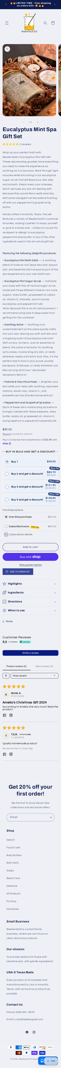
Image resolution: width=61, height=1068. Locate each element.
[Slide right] (37, 122)
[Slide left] (23, 122)
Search (11, 840)
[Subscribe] (50, 817)
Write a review (30, 653)
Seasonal (12, 886)
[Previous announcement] (6, 4)
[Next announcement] (54, 4)
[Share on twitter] (11, 715)
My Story (11, 901)
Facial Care (13, 847)
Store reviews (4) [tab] (44, 666)
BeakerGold (24, 1059)
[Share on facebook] (5, 715)
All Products (13, 893)
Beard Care (13, 878)
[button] (7, 23)
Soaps (10, 870)
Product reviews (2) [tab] (17, 666)
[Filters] (6, 676)
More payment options (30, 565)
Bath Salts (13, 863)
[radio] (6, 517)
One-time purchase (20, 517)
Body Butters (14, 855)
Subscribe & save (24, 526)
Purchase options (13, 510)
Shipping (7, 434)
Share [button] (9, 621)
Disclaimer (13, 909)
